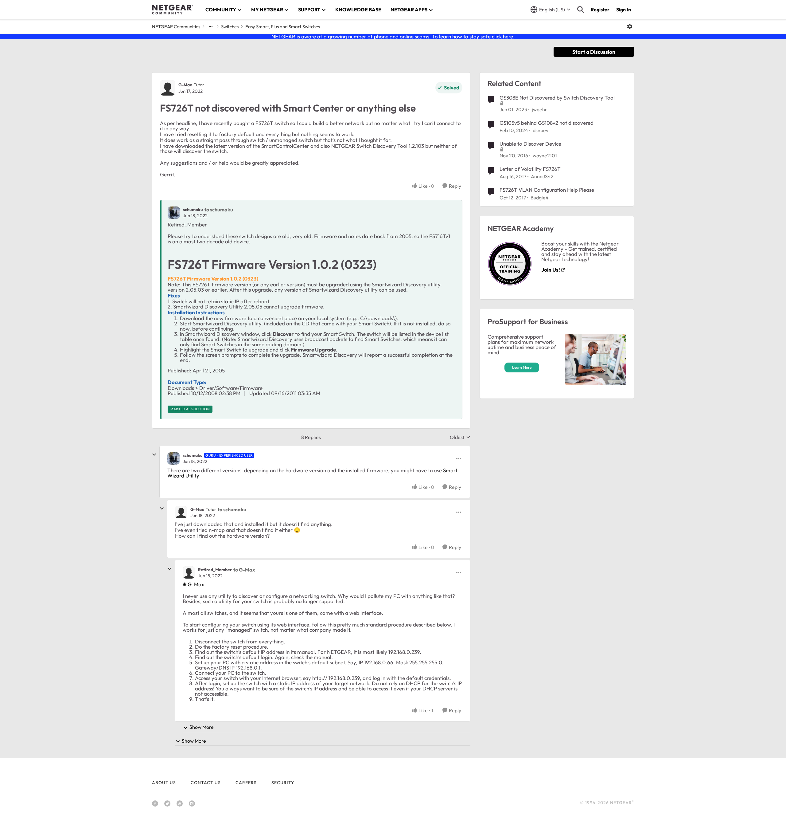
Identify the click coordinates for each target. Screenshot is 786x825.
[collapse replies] (154, 454)
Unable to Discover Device (530, 143)
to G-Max (244, 569)
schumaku (193, 209)
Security (282, 782)
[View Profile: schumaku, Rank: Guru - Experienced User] (173, 458)
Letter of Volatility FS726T (530, 169)
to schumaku (218, 209)
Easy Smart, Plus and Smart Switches (282, 26)
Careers (246, 782)
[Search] (580, 9)
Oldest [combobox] (460, 437)
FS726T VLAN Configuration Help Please (547, 190)
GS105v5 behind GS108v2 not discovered (546, 123)
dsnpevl (541, 130)
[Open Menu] (629, 26)
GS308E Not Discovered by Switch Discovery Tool (557, 97)
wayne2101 (545, 155)
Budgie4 (540, 197)
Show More (201, 727)
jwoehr (539, 109)
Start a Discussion (593, 52)
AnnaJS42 (542, 176)
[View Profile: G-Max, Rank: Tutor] (167, 88)
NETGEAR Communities (176, 26)
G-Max (185, 85)
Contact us (206, 782)
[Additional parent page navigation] (210, 26)
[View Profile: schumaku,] (174, 212)
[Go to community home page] (172, 9)
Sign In (623, 9)
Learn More (521, 367)
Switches (230, 26)
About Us (164, 782)
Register (600, 9)
